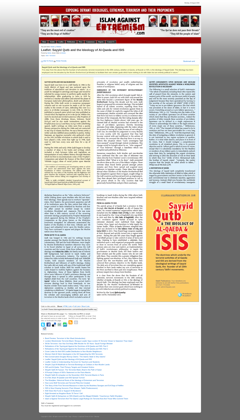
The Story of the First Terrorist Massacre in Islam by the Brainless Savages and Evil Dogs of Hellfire (84, 386)
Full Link (76, 306)
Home (44, 42)
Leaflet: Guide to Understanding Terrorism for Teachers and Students (72, 362)
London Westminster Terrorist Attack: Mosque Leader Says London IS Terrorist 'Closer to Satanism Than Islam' (89, 341)
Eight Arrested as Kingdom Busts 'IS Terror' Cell (63, 393)
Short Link (86, 306)
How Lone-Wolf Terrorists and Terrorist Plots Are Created (67, 383)
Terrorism (52, 55)
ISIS (47, 55)
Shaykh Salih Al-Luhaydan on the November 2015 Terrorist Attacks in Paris (74, 375)
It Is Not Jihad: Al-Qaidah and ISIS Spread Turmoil (64, 378)
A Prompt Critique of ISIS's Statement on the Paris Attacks (68, 372)
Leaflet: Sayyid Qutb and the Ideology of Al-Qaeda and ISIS (68, 359)
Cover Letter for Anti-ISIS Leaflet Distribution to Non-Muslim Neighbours (73, 351)
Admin (49, 53)
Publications (71, 42)
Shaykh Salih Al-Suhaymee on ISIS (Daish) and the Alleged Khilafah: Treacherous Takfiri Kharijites (83, 396)
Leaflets (61, 42)
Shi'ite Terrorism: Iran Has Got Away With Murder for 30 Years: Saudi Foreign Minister (79, 344)
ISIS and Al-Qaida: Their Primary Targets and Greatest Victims (69, 367)
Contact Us (110, 42)
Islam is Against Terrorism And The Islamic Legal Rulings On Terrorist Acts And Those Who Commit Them (86, 399)
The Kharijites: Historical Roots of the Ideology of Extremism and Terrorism (74, 380)
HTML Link (67, 306)
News (80, 42)
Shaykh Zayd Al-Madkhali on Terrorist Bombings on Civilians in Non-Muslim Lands (77, 365)
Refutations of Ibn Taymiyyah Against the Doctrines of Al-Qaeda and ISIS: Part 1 (76, 349)
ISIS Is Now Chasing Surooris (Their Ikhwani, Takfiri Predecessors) (71, 388)
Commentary (90, 42)
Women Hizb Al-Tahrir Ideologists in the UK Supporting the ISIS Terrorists (74, 354)
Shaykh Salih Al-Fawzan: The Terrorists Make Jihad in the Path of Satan (73, 370)
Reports (101, 42)
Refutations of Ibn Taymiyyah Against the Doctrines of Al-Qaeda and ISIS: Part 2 (76, 346)
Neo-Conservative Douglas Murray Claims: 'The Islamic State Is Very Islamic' (75, 357)
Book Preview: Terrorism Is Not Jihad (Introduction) (65, 338)
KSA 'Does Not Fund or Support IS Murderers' (63, 391)
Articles (52, 42)
